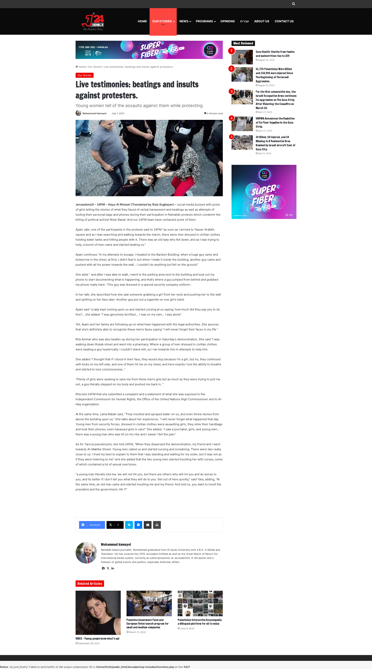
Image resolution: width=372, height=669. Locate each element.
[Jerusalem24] (94, 21)
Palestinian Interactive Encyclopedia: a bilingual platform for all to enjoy (200, 622)
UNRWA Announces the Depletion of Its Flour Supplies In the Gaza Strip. (275, 123)
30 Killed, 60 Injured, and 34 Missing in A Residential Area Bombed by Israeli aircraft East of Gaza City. (275, 143)
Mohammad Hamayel (94, 113)
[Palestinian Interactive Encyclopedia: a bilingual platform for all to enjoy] (200, 603)
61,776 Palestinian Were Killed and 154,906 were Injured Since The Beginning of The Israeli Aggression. (274, 75)
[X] (108, 568)
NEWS (183, 21)
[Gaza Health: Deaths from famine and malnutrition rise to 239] (242, 57)
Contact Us (284, 21)
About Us (261, 21)
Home (142, 21)
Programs (204, 21)
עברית (244, 21)
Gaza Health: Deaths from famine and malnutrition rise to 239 (275, 54)
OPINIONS (227, 21)
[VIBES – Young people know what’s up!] (98, 613)
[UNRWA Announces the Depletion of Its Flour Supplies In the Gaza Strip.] (242, 124)
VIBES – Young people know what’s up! (97, 638)
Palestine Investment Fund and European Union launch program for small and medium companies (148, 623)
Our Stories (162, 21)
